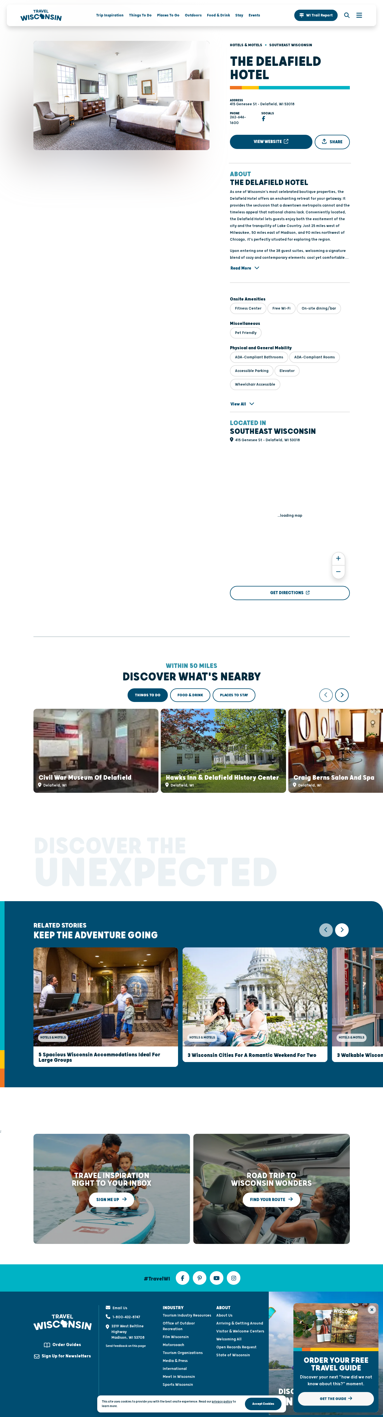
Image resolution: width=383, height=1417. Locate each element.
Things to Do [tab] (147, 695)
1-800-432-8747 (126, 1317)
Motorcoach (173, 1345)
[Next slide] (342, 695)
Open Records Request (236, 1347)
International (175, 1368)
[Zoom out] (338, 572)
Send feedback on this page (126, 1346)
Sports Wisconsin (178, 1384)
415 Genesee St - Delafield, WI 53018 (262, 104)
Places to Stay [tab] (234, 695)
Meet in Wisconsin (179, 1376)
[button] (316, 15)
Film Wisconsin (176, 1337)
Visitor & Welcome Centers (240, 1331)
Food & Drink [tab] (190, 695)
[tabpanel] (191, 740)
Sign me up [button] (108, 1199)
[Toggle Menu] (356, 15)
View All (238, 404)
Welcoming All (229, 1339)
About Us (224, 1315)
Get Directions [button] (287, 593)
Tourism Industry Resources (187, 1315)
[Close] (372, 1309)
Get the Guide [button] (333, 1399)
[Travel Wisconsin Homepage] (41, 15)
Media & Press (175, 1361)
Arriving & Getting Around (239, 1323)
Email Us (120, 1308)
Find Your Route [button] (268, 1199)
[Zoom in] (338, 559)
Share (335, 142)
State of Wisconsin (233, 1355)
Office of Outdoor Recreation (179, 1326)
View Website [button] (268, 141)
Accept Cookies (263, 1404)
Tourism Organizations (183, 1353)
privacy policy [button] (222, 1401)
